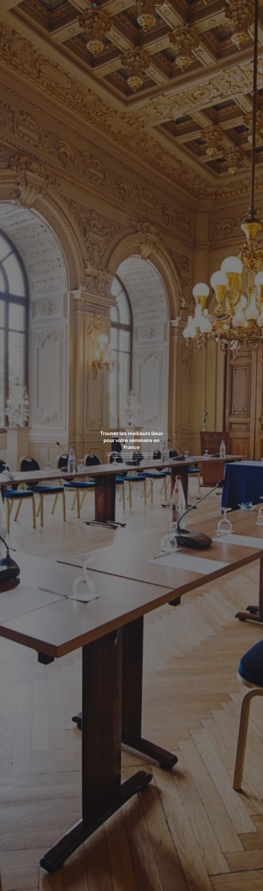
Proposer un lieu (167, 5)
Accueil (157, 5)
